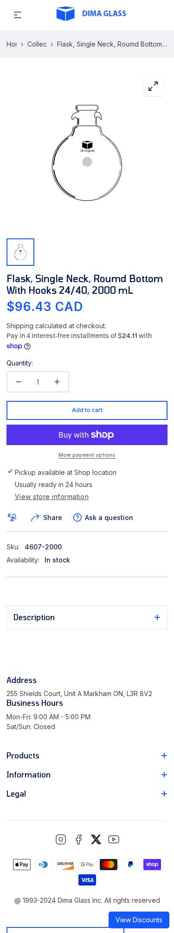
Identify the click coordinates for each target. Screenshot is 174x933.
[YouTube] (113, 839)
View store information (52, 496)
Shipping (19, 326)
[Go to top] (157, 882)
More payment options (87, 455)
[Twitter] (96, 839)
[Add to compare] (13, 517)
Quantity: (19, 363)
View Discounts (139, 920)
